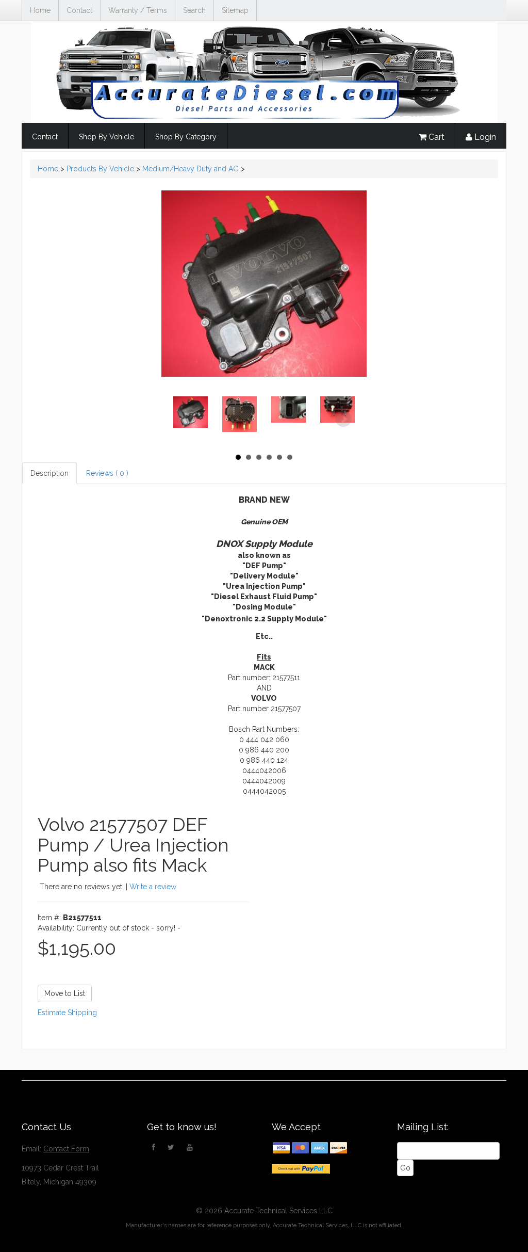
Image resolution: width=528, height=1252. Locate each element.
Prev (184, 419)
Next (343, 419)
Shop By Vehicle (106, 137)
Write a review (152, 886)
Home (40, 10)
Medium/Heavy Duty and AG (190, 169)
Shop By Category (186, 137)
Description (49, 473)
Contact (79, 10)
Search (194, 10)
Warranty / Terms (137, 10)
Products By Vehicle (100, 169)
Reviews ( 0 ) (107, 473)
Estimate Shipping (67, 1012)
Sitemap (235, 10)
